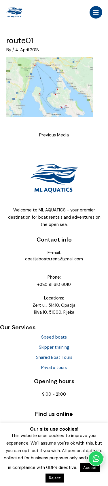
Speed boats (54, 337)
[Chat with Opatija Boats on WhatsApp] (96, 458)
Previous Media (54, 135)
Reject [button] (54, 478)
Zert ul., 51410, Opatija (54, 305)
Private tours (54, 367)
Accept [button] (89, 467)
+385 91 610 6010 (54, 284)
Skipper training (54, 347)
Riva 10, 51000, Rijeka (54, 312)
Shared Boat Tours (54, 357)
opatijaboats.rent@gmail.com (54, 259)
